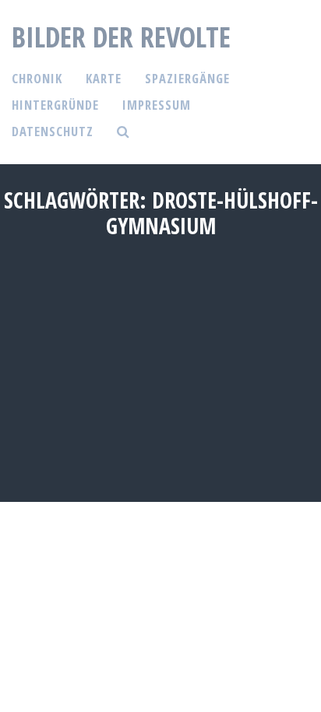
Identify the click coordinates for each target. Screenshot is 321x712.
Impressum (156, 105)
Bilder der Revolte (121, 37)
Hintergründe (55, 105)
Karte (104, 78)
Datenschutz (52, 131)
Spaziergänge (187, 78)
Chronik (37, 78)
